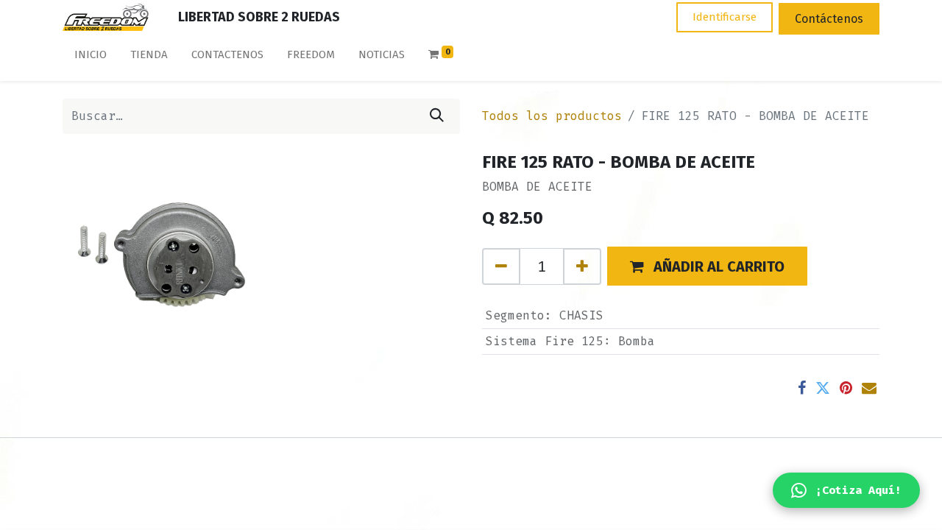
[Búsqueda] (437, 116)
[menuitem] (90, 58)
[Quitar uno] (501, 266)
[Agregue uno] (582, 266)
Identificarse (725, 17)
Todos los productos (552, 116)
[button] (707, 266)
